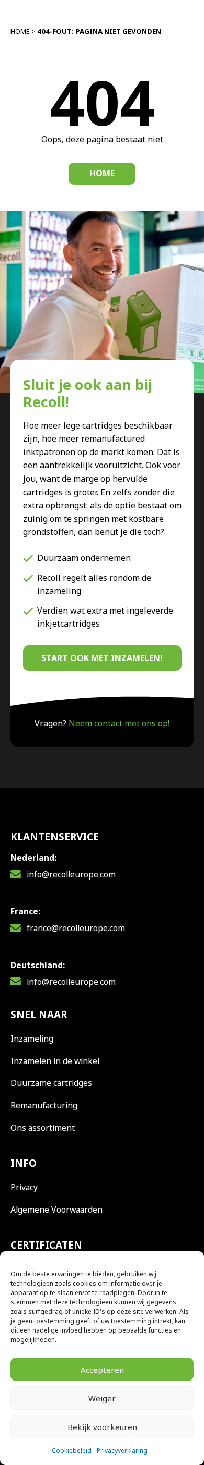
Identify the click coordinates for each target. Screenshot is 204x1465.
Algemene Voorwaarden (56, 1209)
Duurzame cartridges (51, 1083)
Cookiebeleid (72, 1450)
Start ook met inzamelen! (102, 658)
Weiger (102, 1398)
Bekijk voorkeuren (102, 1427)
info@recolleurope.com (71, 874)
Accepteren (102, 1369)
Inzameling (31, 1038)
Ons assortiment (42, 1127)
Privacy (24, 1187)
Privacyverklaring (122, 1450)
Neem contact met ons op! (119, 723)
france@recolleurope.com (76, 928)
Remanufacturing (43, 1105)
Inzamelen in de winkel (54, 1061)
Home (20, 31)
